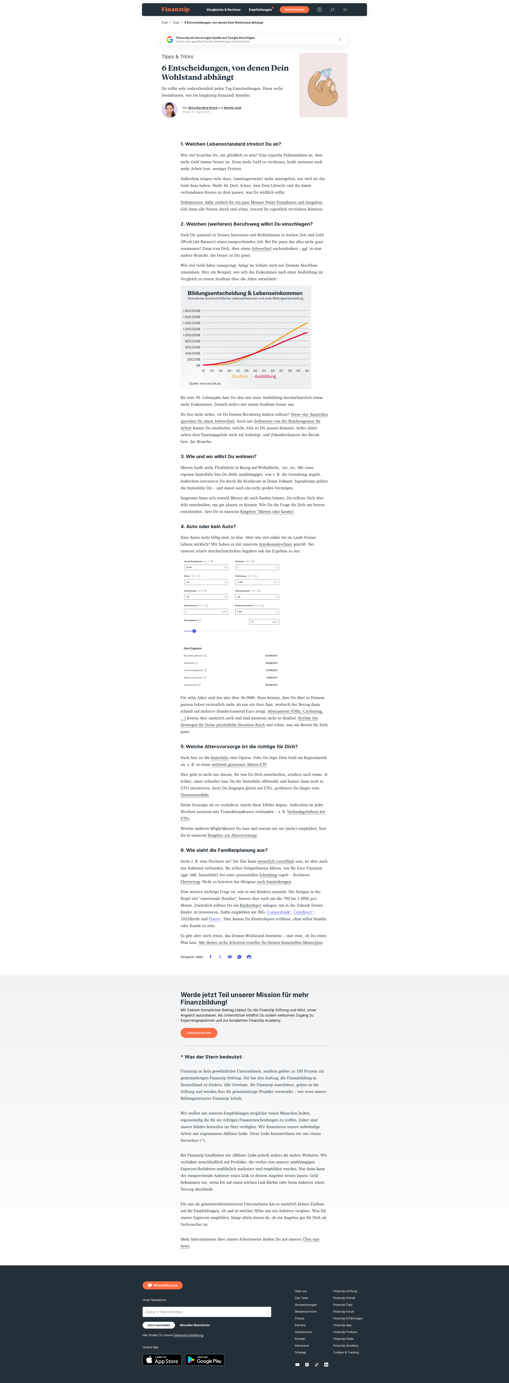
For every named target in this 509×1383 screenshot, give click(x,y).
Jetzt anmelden (259, 719)
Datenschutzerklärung (289, 729)
